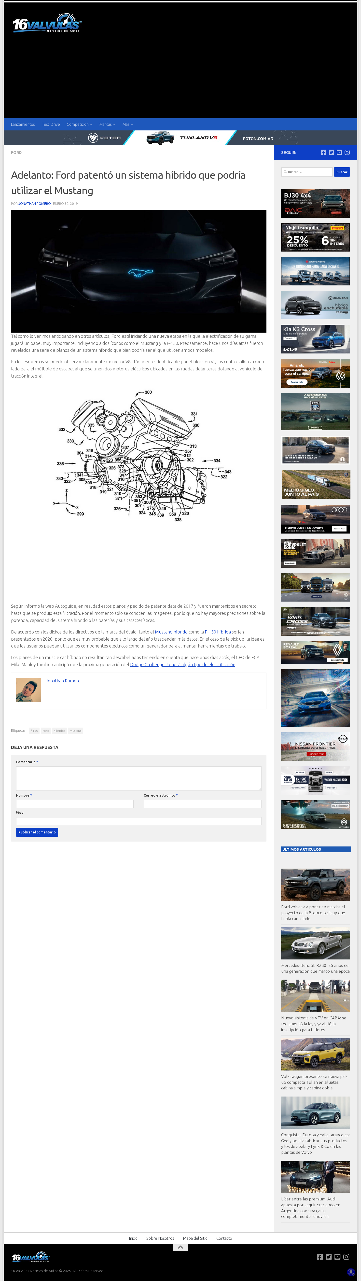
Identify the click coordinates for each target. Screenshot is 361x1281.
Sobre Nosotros (160, 1238)
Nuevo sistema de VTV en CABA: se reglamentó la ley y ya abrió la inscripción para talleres (313, 1023)
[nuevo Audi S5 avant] (315, 532)
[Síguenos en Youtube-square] (339, 152)
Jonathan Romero (34, 204)
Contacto (224, 1238)
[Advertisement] (180, 81)
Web (20, 813)
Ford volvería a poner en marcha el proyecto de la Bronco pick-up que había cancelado (313, 912)
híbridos (59, 730)
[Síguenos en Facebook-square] (323, 152)
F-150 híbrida (218, 631)
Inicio (133, 1238)
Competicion (78, 124)
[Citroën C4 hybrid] (315, 827)
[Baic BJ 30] (315, 216)
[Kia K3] (315, 352)
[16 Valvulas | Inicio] (48, 23)
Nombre (24, 795)
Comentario (27, 762)
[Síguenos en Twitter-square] (331, 152)
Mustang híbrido (171, 631)
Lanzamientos (23, 124)
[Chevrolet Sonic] (315, 566)
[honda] (315, 463)
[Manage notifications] (351, 1272)
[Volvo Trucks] (315, 793)
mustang (76, 730)
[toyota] (315, 634)
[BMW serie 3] (315, 725)
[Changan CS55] (315, 318)
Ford (16, 152)
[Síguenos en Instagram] (347, 152)
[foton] (180, 137)
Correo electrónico (161, 795)
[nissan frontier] (315, 759)
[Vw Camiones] (315, 600)
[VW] (315, 386)
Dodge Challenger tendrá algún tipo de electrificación (182, 664)
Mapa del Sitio (195, 1238)
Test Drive (51, 124)
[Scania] (316, 498)
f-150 (34, 730)
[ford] (315, 429)
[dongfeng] (315, 284)
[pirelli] (315, 250)
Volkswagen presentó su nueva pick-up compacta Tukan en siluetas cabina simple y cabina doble (315, 1082)
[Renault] (315, 663)
